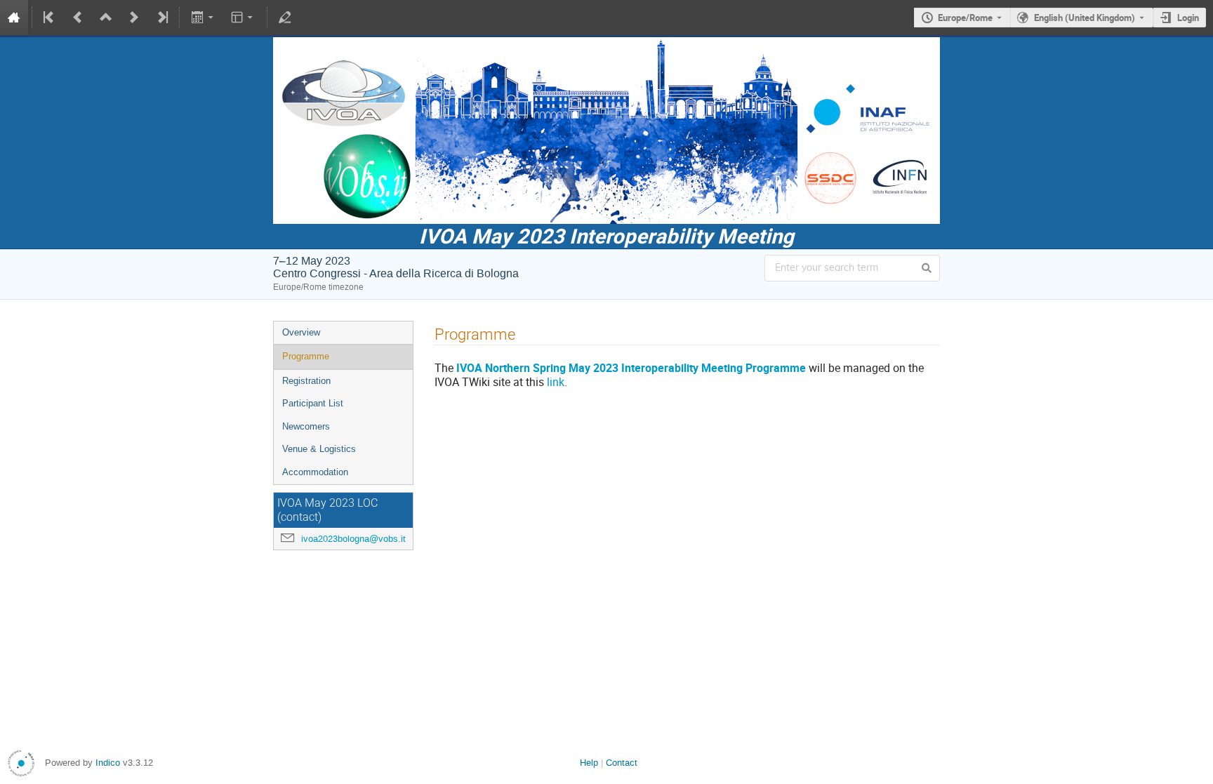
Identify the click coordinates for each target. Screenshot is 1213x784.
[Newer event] (134, 17)
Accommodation (315, 472)
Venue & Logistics (319, 449)
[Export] (203, 17)
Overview (301, 332)
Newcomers (306, 426)
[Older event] (78, 17)
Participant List (312, 403)
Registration (306, 381)
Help (589, 763)
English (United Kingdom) (1084, 17)
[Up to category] (106, 17)
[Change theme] (243, 17)
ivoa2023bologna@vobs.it (353, 539)
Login (1188, 17)
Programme (305, 356)
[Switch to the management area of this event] (285, 17)
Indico (107, 763)
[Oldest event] (50, 17)
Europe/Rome (965, 17)
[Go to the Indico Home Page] (14, 17)
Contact (621, 763)
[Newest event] (161, 17)
